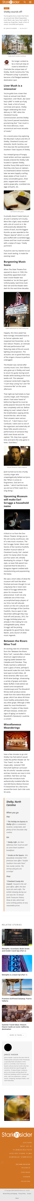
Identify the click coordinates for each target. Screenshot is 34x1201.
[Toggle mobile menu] (30, 2)
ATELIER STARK (25, 1181)
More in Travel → (17, 1035)
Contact (29, 1193)
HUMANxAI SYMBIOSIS (20, 1157)
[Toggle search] (24, 2)
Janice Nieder (11, 28)
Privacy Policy (22, 1193)
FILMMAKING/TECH (22, 1150)
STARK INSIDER (25, 1172)
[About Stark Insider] (17, 1108)
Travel (6, 8)
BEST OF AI (26, 1146)
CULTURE (27, 1143)
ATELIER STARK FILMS (21, 1153)
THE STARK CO (25, 1167)
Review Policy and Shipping (10, 1193)
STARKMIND (26, 1177)
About (17, 1198)
